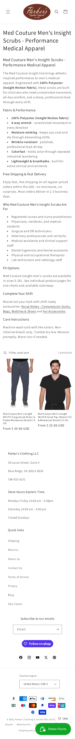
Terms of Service (18, 577)
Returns (13, 550)
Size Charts (15, 604)
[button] (8, 11)
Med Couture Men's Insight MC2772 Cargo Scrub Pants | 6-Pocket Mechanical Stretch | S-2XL (19, 418)
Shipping (13, 541)
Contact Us (15, 568)
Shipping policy (26, 730)
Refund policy (24, 724)
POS (46, 719)
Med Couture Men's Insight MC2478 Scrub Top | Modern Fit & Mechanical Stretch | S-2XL (55, 416)
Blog (11, 595)
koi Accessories (54, 311)
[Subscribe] (57, 629)
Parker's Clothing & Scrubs (29, 719)
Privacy (12, 586)
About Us (14, 559)
